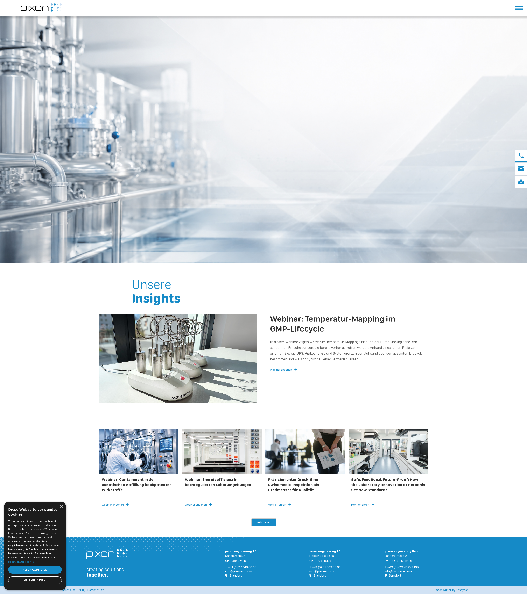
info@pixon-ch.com (238, 571)
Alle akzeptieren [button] (35, 569)
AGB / (82, 590)
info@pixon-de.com (398, 571)
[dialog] (35, 546)
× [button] (61, 506)
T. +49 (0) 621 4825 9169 (402, 567)
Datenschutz (95, 590)
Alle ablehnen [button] (34, 580)
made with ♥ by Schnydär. (452, 590)
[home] (41, 8)
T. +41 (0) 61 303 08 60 (325, 567)
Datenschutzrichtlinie (21, 561)
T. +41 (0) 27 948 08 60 (241, 567)
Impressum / (69, 590)
